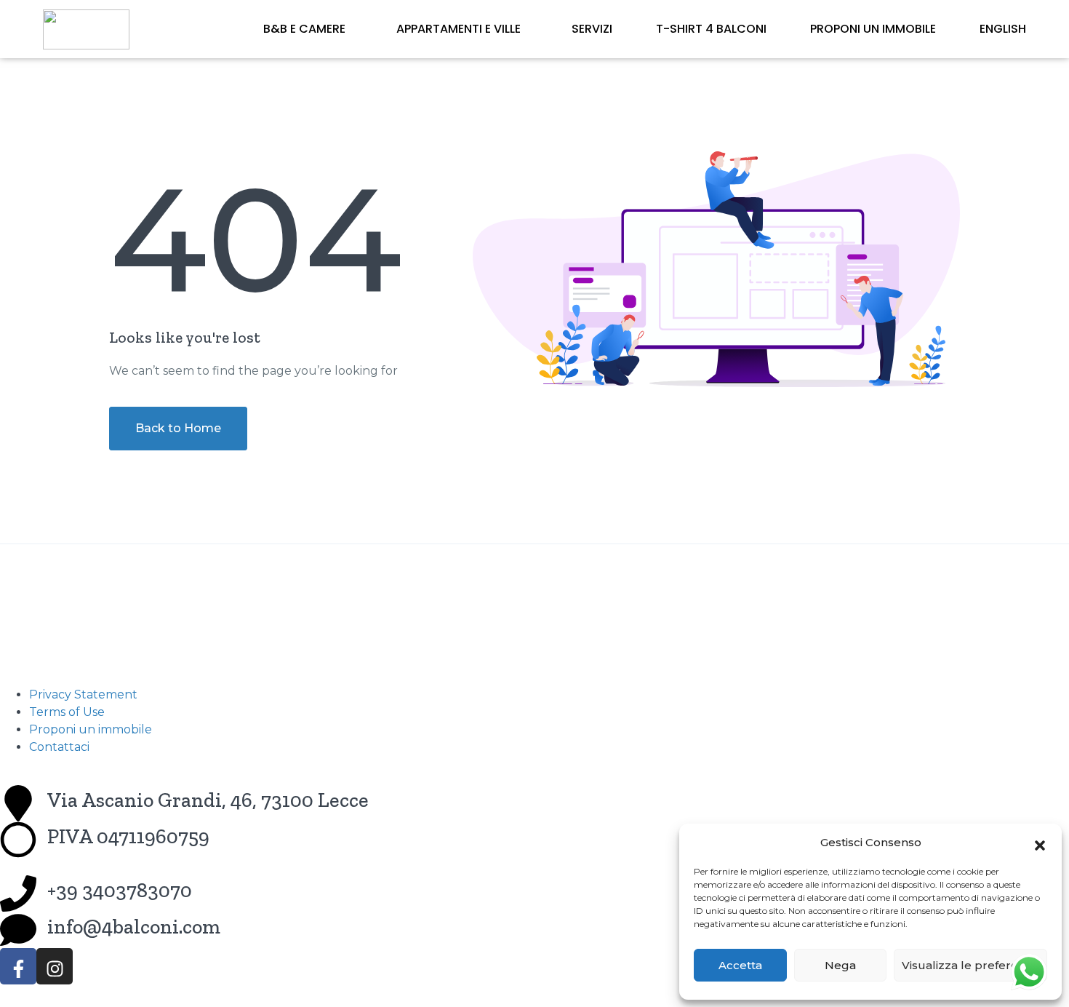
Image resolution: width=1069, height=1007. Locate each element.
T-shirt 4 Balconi (711, 29)
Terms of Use (67, 712)
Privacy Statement (83, 694)
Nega (840, 965)
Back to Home (178, 428)
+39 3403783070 (119, 890)
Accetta (740, 965)
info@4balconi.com (133, 927)
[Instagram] (54, 966)
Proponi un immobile (873, 29)
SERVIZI (592, 29)
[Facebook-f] (18, 966)
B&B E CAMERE (304, 29)
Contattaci (59, 747)
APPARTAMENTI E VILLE (458, 29)
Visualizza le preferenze (970, 965)
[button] (1040, 842)
